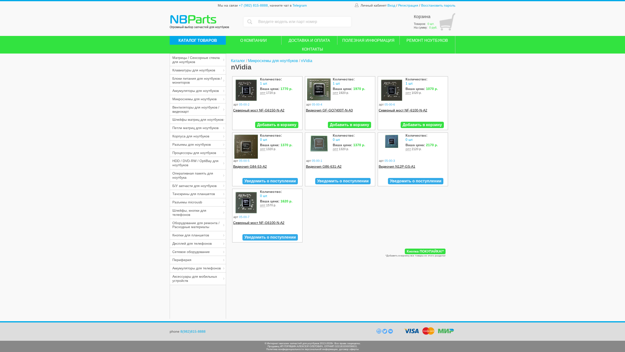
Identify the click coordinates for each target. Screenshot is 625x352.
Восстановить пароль (438, 5)
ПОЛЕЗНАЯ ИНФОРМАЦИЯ (368, 40)
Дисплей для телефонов (192, 243)
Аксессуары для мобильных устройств (194, 279)
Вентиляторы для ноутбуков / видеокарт (195, 109)
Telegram (299, 5)
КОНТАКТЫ (312, 49)
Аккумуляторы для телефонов (196, 268)
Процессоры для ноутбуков (194, 153)
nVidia (306, 61)
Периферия (181, 260)
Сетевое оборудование (191, 252)
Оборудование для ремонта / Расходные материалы (195, 225)
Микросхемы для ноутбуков (194, 99)
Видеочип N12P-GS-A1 (397, 166)
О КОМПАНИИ (253, 40)
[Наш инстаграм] (379, 332)
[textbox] (303, 22)
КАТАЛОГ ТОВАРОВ (197, 40)
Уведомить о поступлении (270, 181)
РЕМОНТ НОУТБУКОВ (427, 40)
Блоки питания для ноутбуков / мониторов (197, 81)
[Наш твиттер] (385, 332)
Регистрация (408, 5)
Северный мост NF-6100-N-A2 (403, 110)
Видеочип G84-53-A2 (250, 166)
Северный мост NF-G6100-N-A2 (258, 223)
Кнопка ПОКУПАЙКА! (425, 251)
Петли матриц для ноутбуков (195, 128)
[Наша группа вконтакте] (390, 332)
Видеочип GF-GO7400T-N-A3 (329, 110)
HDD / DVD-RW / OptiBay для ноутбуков (195, 163)
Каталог (238, 61)
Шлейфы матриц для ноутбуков (197, 119)
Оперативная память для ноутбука (192, 175)
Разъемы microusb (187, 202)
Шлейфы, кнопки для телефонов (189, 213)
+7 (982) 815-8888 (253, 5)
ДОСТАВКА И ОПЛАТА (309, 40)
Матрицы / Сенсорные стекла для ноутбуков (196, 60)
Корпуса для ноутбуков (190, 136)
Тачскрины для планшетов (193, 194)
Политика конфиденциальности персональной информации (302, 349)
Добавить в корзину (276, 125)
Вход (391, 5)
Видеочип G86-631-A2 (324, 166)
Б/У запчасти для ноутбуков (194, 186)
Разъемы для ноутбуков (191, 144)
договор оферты (349, 349)
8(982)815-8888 (193, 331)
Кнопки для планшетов (190, 235)
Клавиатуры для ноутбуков (193, 70)
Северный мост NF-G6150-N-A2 (258, 110)
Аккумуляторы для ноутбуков (195, 91)
